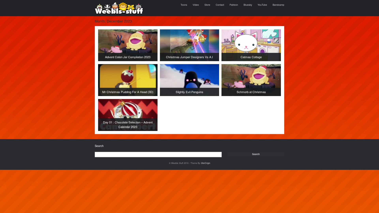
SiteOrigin (205, 162)
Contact (220, 4)
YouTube (262, 4)
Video (196, 4)
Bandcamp (278, 4)
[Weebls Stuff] (119, 8)
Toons (184, 4)
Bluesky (248, 4)
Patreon (234, 4)
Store (207, 4)
